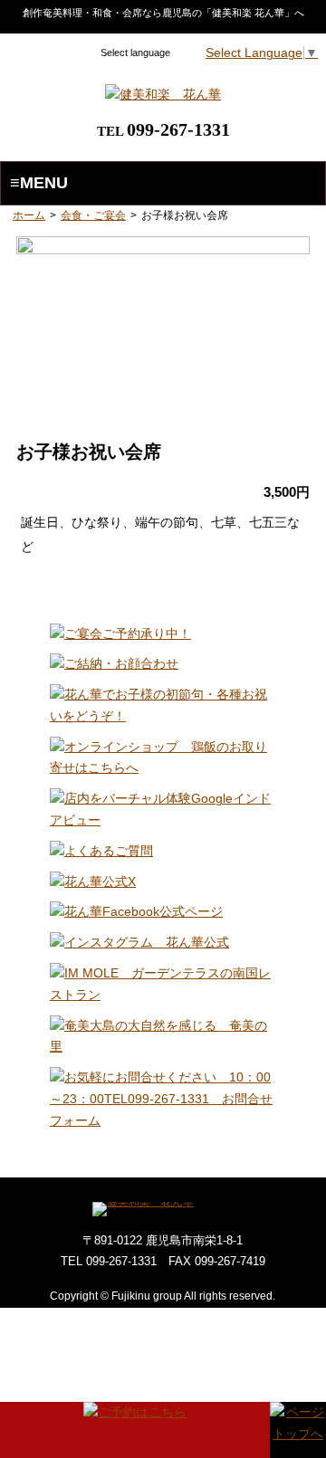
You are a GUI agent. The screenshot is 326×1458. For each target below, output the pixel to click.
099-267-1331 (178, 129)
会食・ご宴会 (93, 215)
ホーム (29, 215)
